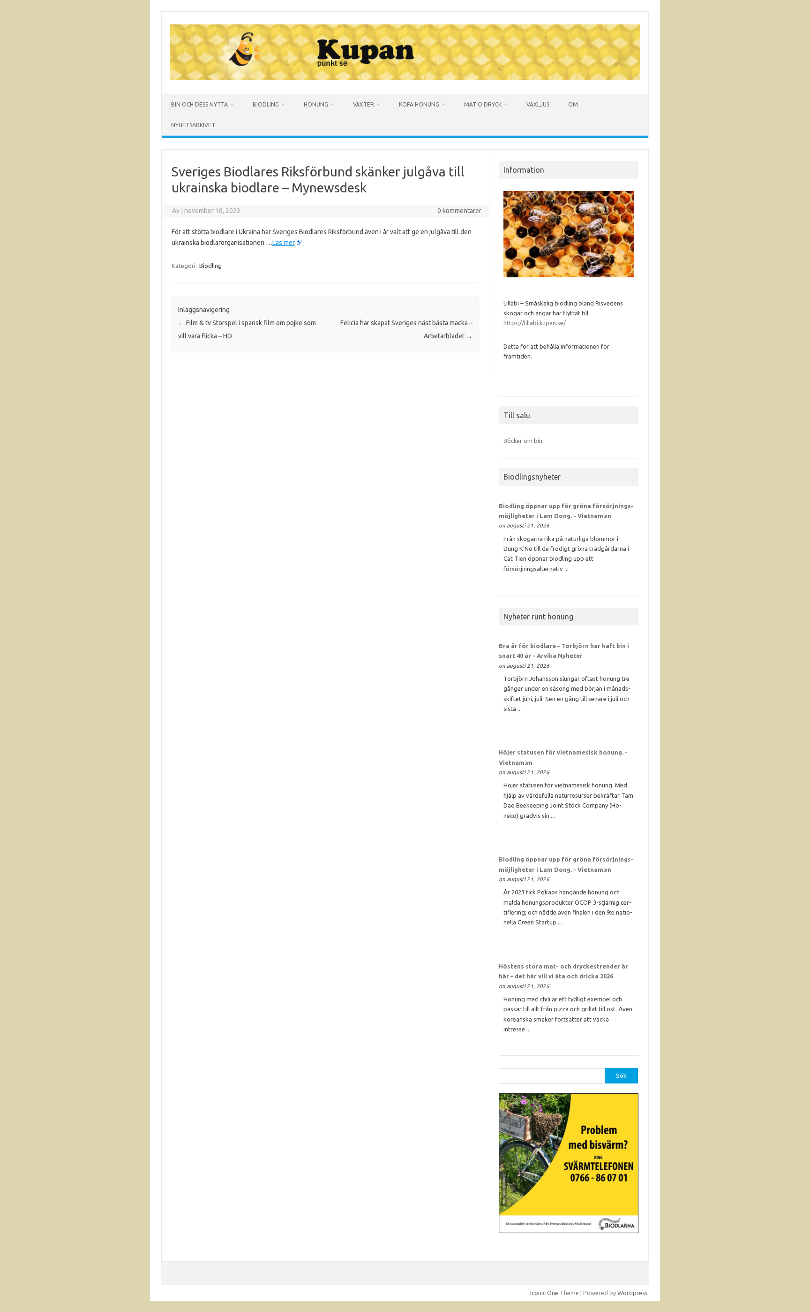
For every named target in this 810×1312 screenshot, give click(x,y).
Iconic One (544, 1292)
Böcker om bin (522, 440)
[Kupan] (405, 78)
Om (573, 104)
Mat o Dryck (483, 104)
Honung (316, 104)
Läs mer (283, 242)
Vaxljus (537, 104)
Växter (363, 104)
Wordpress (632, 1292)
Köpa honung (419, 104)
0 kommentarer (459, 210)
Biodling (266, 104)
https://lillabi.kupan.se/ (535, 323)
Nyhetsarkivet (193, 125)
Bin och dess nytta (199, 104)
